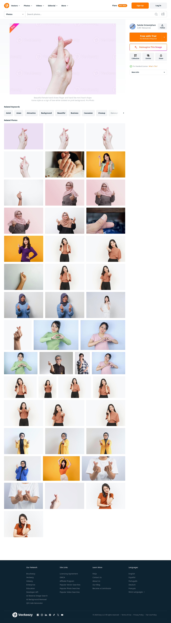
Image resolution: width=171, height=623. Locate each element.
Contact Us (97, 577)
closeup (101, 113)
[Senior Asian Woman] (82, 363)
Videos (39, 5)
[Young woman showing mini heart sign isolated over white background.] (105, 305)
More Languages (136, 592)
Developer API (32, 592)
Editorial (51, 5)
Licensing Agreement (69, 573)
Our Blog (96, 585)
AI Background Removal (36, 599)
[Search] (156, 14)
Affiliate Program (67, 581)
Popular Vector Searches (70, 585)
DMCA (62, 577)
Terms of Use (126, 615)
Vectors (14, 5)
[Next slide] (121, 113)
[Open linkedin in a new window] (46, 615)
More (63, 5)
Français (132, 588)
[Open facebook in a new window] (38, 615)
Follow (162, 28)
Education (30, 588)
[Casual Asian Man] (56, 363)
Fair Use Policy (151, 615)
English (132, 573)
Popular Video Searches (70, 592)
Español (132, 577)
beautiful (61, 113)
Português (133, 581)
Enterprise (30, 585)
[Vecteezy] (6, 5)
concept (114, 113)
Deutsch (132, 585)
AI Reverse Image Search (37, 596)
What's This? (153, 66)
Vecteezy (30, 577)
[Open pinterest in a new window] (50, 615)
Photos (27, 5)
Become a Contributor (102, 588)
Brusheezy (30, 573)
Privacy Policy (138, 615)
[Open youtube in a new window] (62, 615)
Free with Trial (148, 37)
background (46, 113)
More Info (135, 72)
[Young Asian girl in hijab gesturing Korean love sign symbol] (23, 305)
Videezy (29, 581)
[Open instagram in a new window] (42, 615)
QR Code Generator (34, 603)
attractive (31, 113)
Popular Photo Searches (70, 588)
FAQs (95, 573)
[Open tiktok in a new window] (54, 615)
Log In (158, 5)
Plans (114, 5)
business (74, 113)
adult (8, 113)
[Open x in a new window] (58, 615)
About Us (96, 581)
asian (18, 113)
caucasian (88, 113)
